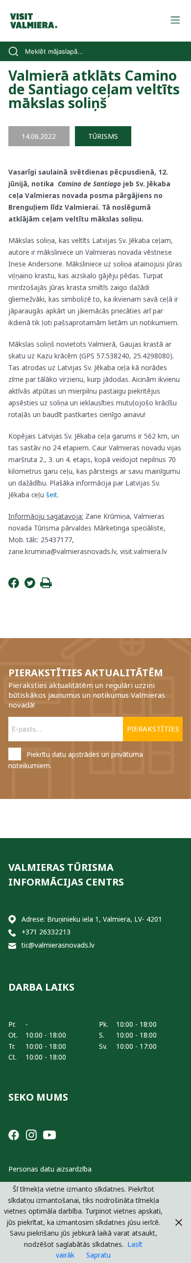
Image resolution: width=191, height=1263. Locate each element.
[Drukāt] (46, 585)
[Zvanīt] (12, 932)
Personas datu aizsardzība (50, 1169)
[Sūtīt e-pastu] (12, 945)
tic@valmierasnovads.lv (58, 945)
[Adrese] (12, 919)
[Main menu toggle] (175, 20)
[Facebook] (13, 585)
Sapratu (98, 1255)
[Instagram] (31, 1134)
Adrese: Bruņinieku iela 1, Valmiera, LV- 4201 (92, 919)
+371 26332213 (46, 931)
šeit (51, 494)
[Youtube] (49, 1134)
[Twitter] (29, 585)
